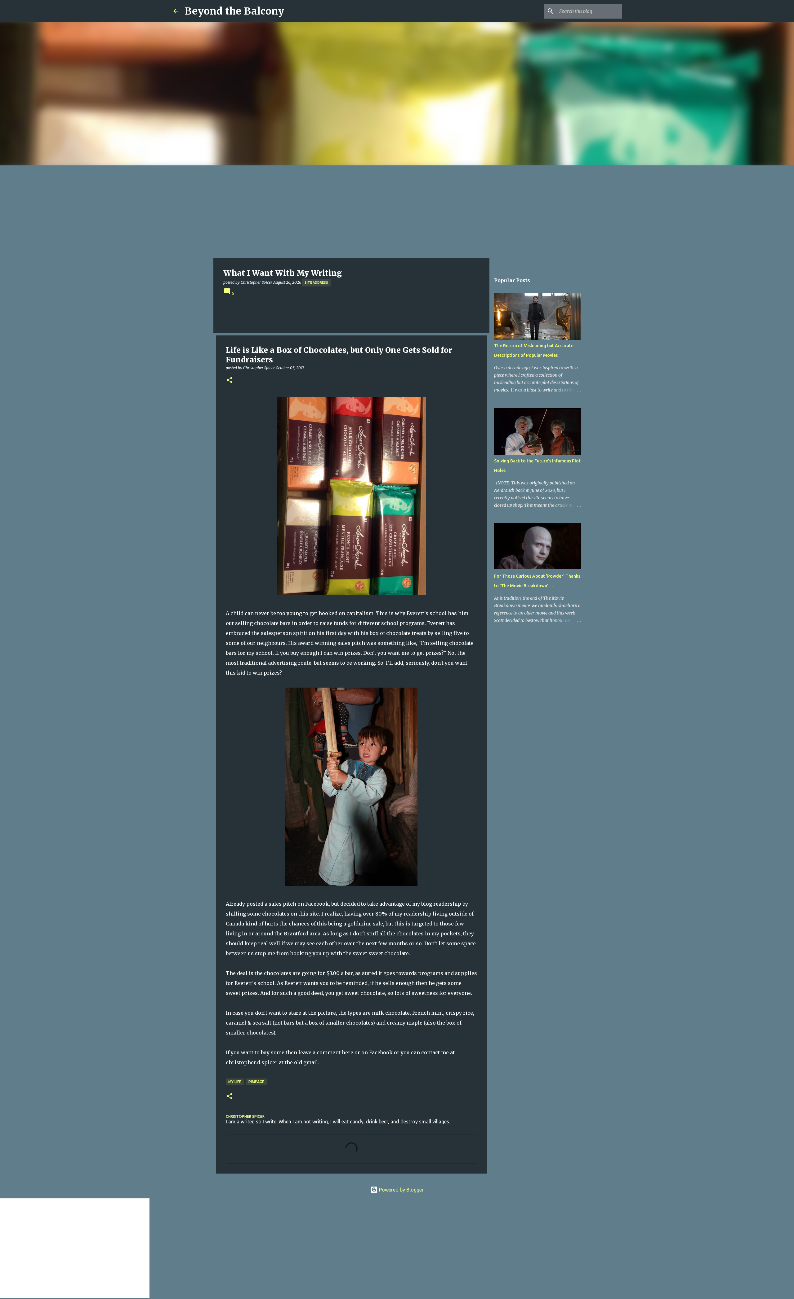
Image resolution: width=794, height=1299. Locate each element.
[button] (229, 380)
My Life (234, 1082)
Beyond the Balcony (234, 11)
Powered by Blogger (401, 1189)
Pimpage (256, 1082)
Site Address (316, 282)
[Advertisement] (397, 211)
